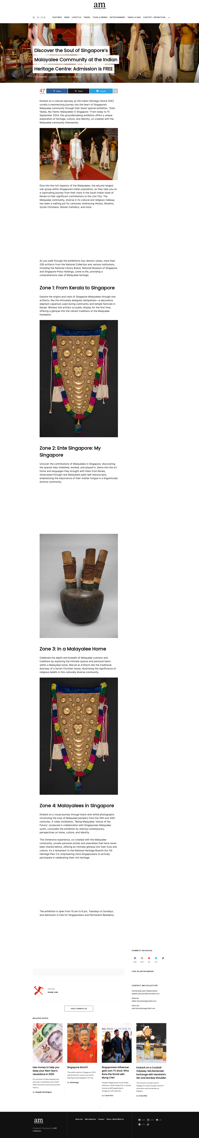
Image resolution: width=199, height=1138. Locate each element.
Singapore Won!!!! (77, 1067)
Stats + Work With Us (115, 1119)
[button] (34, 17)
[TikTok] (163, 959)
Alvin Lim (79, 1119)
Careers (101, 1119)
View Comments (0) (79, 1009)
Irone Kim (53, 992)
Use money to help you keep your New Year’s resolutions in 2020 (46, 1071)
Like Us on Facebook (143, 971)
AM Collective (90, 1119)
